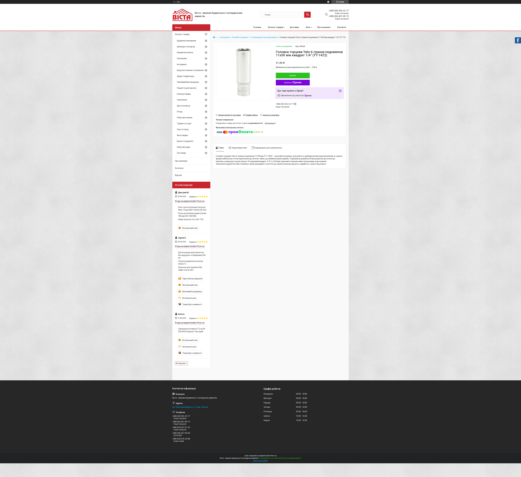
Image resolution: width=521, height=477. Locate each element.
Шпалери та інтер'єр (186, 47)
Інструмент (225, 37)
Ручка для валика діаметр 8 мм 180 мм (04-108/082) (192, 214)
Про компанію (324, 27)
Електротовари (184, 94)
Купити (293, 75)
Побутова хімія (183, 147)
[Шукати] (307, 15)
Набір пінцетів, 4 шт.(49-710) (190, 219)
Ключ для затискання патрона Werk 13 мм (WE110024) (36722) (192, 208)
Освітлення (182, 100)
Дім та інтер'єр (183, 106)
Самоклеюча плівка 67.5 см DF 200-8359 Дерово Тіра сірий (191, 330)
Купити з (288, 82)
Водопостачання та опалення (190, 70)
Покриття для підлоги (186, 88)
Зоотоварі (181, 153)
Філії (308, 27)
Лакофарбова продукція (188, 82)
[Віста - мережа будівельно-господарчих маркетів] (182, 14)
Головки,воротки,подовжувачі (264, 37)
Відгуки (178, 175)
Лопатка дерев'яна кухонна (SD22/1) (190, 262)
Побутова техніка (184, 117)
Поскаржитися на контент (269, 458)
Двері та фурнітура (185, 76)
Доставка (294, 27)
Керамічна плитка (185, 52)
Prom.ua (273, 456)
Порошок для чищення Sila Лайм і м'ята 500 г (190, 268)
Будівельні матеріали (186, 41)
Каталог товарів (275, 27)
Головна (257, 27)
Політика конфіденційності (290, 458)
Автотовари (182, 135)
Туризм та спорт (184, 123)
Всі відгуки (180, 363)
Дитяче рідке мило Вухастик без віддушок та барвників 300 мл (192, 255)
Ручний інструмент (240, 37)
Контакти (341, 27)
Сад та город (183, 129)
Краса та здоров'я (185, 141)
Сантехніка (182, 58)
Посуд (179, 112)
